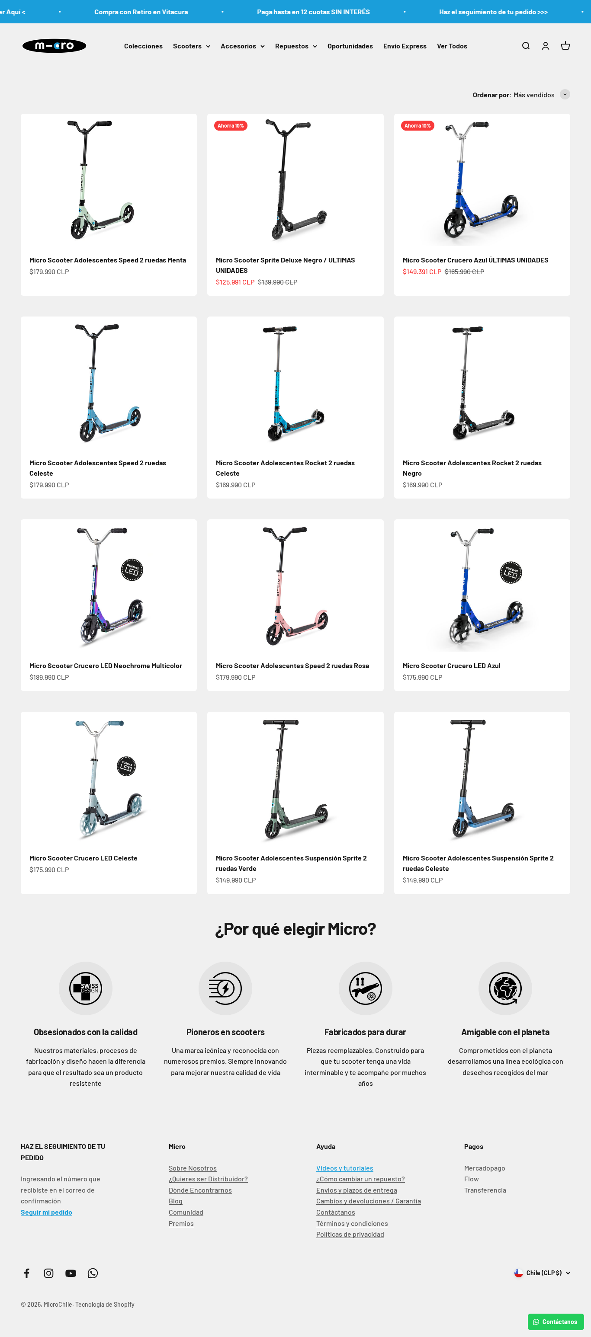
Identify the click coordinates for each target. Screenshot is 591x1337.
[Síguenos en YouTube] (71, 1273)
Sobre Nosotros (193, 1168)
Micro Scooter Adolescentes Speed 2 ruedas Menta (107, 260)
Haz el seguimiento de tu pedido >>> (475, 11)
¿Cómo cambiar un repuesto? (360, 1178)
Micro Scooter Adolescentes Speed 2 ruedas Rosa (292, 665)
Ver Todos (452, 46)
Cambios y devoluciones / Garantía (368, 1200)
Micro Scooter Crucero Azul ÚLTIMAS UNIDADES (476, 260)
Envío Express (405, 46)
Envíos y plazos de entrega (356, 1190)
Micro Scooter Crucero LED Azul (452, 665)
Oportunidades (350, 46)
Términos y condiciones (352, 1223)
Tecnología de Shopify (105, 1304)
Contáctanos (335, 1212)
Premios (181, 1223)
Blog (176, 1200)
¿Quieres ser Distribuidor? (208, 1178)
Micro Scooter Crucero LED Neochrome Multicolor (105, 665)
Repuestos (291, 46)
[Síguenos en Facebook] (26, 1273)
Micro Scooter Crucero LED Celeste (83, 858)
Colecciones (143, 46)
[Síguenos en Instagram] (49, 1273)
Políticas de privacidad (350, 1234)
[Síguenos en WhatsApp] (93, 1273)
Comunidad (186, 1212)
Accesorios (238, 46)
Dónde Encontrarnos (200, 1190)
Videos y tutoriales (344, 1168)
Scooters (187, 46)
